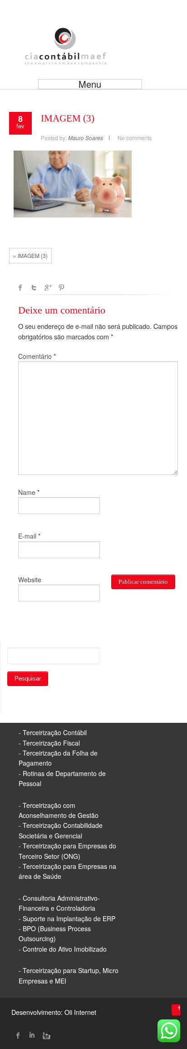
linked (32, 1035)
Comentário (37, 356)
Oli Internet (80, 1012)
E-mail (27, 535)
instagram (45, 1035)
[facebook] (18, 1035)
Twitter (34, 287)
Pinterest (61, 287)
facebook (20, 287)
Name (26, 492)
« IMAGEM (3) (30, 255)
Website (29, 579)
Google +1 (47, 287)
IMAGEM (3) (67, 118)
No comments (135, 137)
